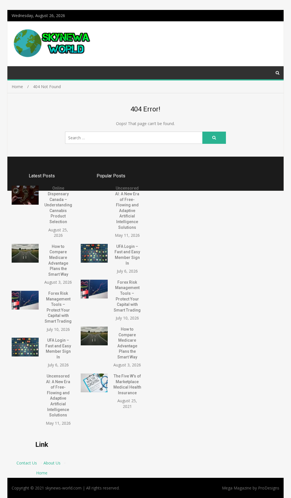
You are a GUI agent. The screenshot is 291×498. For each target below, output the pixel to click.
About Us (52, 463)
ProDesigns (268, 488)
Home (41, 473)
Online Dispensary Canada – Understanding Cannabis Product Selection (58, 205)
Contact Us (26, 463)
